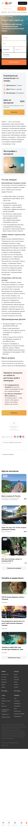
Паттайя (16, 679)
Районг (3, 684)
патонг (18, 12)
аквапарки (24, 12)
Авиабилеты (17, 703)
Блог (3, 703)
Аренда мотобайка (19, 713)
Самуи (15, 682)
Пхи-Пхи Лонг (5, 674)
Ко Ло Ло (4, 677)
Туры (15, 698)
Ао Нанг (16, 687)
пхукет (9, 12)
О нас (3, 698)
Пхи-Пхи (16, 684)
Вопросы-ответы (6, 701)
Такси (15, 708)
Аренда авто (17, 711)
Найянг (3, 687)
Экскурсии (17, 701)
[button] (5, 164)
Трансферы (17, 706)
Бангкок (16, 677)
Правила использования (7, 738)
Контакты (4, 706)
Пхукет (16, 674)
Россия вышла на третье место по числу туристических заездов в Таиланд (13, 623)
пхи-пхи (14, 12)
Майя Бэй (4, 682)
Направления (17, 716)
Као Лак (4, 679)
